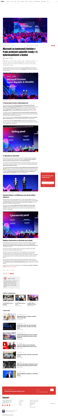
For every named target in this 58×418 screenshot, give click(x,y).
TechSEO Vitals (12, 415)
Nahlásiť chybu (5, 273)
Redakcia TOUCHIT (9, 58)
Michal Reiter (5, 305)
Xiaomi (26, 1)
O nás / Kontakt (21, 400)
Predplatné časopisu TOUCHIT (34, 400)
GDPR (30, 405)
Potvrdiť (48, 182)
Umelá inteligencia (37, 1)
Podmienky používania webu (34, 401)
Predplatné (20, 404)
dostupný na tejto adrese (11, 266)
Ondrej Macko (19, 376)
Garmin (18, 1)
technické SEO (4, 415)
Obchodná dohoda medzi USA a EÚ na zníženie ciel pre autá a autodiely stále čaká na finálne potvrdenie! (27, 336)
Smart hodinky (43, 1)
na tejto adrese (32, 110)
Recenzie (8, 1)
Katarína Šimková (20, 319)
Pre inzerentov (21, 401)
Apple (15, 1)
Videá (12, 1)
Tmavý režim (52, 403)
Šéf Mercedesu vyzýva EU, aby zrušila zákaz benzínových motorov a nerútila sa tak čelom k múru (26, 327)
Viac (48, 1)
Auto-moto (30, 1)
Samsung (22, 1)
